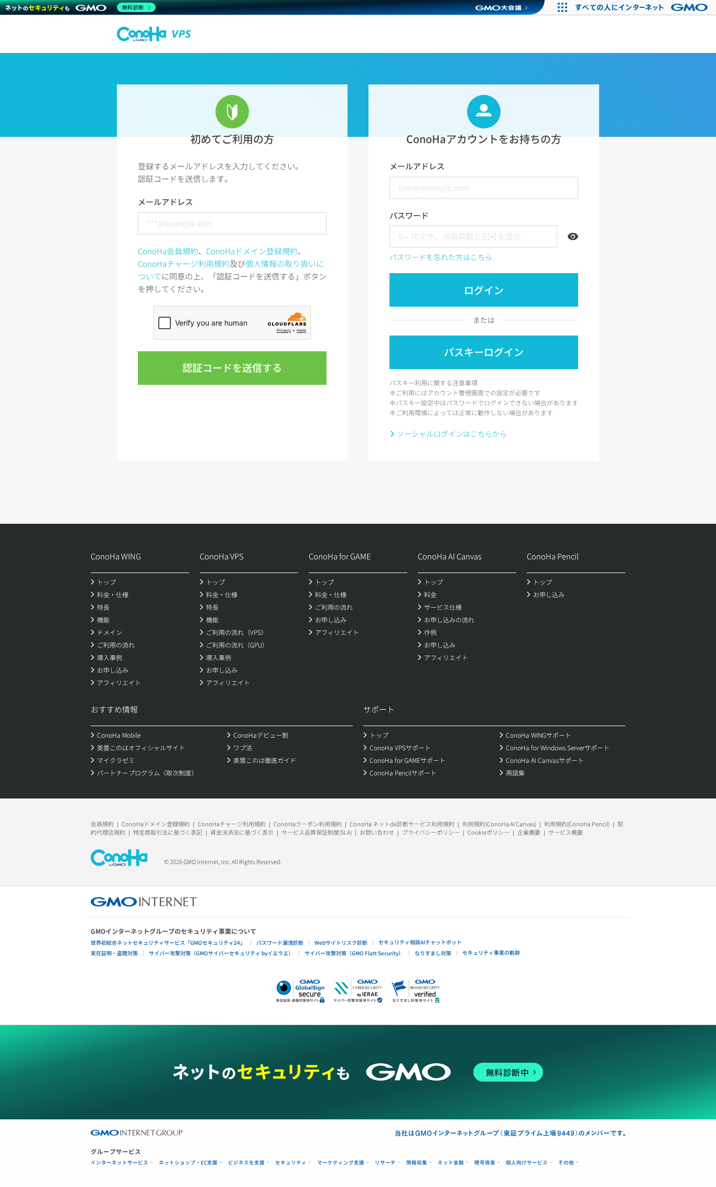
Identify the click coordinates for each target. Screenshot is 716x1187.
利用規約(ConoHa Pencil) (577, 823)
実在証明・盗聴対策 (114, 953)
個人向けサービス (527, 1162)
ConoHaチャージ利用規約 (184, 263)
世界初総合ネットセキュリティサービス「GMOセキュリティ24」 (168, 942)
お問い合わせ (377, 832)
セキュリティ (291, 1162)
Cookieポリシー (488, 832)
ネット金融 (451, 1162)
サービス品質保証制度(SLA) (316, 832)
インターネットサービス (119, 1162)
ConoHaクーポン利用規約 (308, 823)
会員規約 (102, 823)
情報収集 (416, 1162)
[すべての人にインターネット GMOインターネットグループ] (643, 7)
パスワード (409, 215)
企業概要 (528, 832)
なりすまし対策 (433, 953)
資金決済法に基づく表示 (242, 832)
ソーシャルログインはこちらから (452, 433)
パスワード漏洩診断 (279, 942)
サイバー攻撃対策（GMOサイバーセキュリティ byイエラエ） (221, 953)
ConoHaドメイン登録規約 (252, 250)
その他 (566, 1162)
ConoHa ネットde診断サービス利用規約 (402, 823)
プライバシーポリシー (431, 832)
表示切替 (573, 236)
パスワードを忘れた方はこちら (440, 257)
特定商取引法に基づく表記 (167, 832)
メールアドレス (165, 201)
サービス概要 (565, 832)
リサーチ (385, 1162)
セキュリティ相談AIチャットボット (420, 942)
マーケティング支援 (340, 1162)
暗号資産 (484, 1162)
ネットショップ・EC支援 (188, 1162)
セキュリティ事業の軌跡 (491, 952)
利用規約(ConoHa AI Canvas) (499, 823)
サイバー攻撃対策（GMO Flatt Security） (354, 953)
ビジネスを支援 (246, 1162)
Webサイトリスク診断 (340, 942)
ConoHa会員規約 (168, 250)
